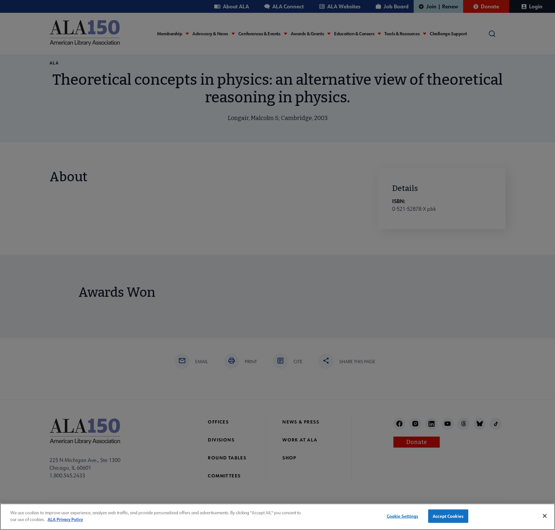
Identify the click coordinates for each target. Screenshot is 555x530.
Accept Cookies (448, 516)
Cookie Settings (402, 516)
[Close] (545, 516)
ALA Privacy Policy (65, 519)
